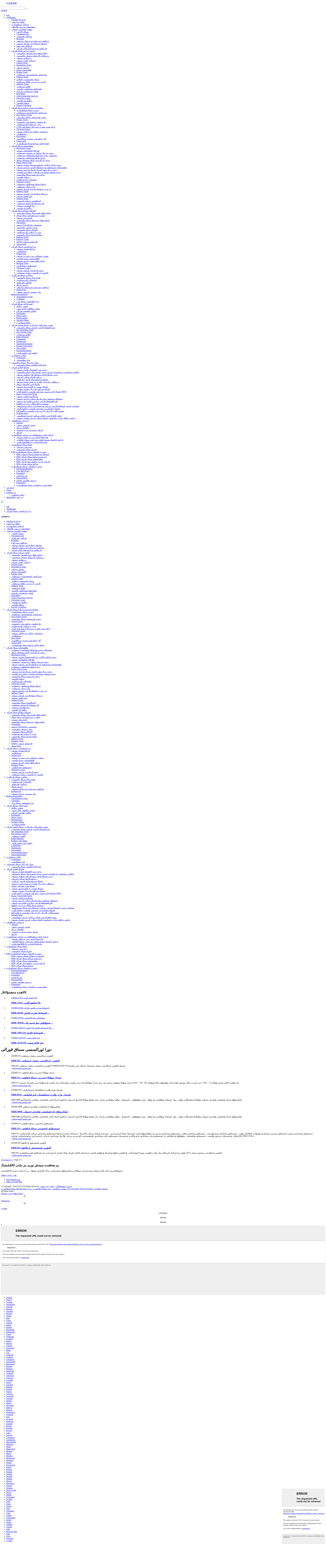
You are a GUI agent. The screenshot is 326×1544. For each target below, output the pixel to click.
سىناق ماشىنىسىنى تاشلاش (27, 79)
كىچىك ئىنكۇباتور (100, 1189)
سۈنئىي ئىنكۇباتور (59, 1189)
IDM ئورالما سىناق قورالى (27, 464)
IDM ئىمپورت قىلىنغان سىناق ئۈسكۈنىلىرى (28, 452)
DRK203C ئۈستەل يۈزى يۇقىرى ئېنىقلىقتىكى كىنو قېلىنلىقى (41, 1094)
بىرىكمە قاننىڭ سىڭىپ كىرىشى (29, 377)
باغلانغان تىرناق (22, 428)
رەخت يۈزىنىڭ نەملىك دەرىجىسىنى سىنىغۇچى (35, 153)
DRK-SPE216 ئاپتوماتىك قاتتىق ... (28, 1032)
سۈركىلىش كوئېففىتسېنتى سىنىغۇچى (31, 75)
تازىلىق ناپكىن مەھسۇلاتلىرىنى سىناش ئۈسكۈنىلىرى (32, 435)
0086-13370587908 (14, 1182)
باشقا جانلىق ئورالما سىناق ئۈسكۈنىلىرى (32, 143)
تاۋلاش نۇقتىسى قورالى (26, 311)
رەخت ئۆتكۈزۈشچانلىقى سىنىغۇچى (30, 158)
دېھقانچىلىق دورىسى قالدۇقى (23, 27)
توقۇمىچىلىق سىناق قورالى (22, 146)
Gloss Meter (21, 348)
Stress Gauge (21, 316)
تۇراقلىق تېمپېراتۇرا (24, 46)
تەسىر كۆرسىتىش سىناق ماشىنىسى (31, 117)
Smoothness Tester (23, 65)
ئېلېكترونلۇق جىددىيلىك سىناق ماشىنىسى (33, 220)
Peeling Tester (22, 72)
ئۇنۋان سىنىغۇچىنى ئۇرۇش (27, 91)
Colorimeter (21, 339)
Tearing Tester (22, 63)
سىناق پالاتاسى (22, 32)
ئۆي (7, 15)
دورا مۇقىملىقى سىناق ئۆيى (27, 301)
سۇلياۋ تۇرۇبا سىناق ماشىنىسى (29, 235)
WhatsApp (5, 1201)
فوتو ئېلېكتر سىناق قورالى (22, 304)
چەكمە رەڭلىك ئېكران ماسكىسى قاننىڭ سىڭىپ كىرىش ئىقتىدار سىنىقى (46, 418)
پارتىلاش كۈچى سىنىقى (26, 61)
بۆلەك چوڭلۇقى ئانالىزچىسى (28, 309)
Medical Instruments (19, 294)
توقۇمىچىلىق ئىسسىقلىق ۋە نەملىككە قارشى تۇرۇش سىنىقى (41, 167)
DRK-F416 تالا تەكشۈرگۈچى (25, 1003)
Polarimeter (20, 313)
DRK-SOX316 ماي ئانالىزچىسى (27, 1043)
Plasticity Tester (22, 239)
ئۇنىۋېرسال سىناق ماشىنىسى (28, 278)
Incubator (20, 39)
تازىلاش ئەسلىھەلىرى (20, 24)
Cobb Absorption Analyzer (27, 96)
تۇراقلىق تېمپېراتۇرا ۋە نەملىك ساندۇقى (32, 41)
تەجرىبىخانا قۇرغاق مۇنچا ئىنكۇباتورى (16, 1189)
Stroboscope (21, 290)
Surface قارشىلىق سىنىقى (27, 242)
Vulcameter (20, 223)
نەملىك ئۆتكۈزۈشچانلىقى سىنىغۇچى (31, 184)
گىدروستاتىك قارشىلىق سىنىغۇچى (30, 203)
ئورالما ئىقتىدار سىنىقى (25, 249)
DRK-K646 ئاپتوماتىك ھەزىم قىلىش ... (30, 1013)
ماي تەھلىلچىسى (23, 360)
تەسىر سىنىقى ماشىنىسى (26, 227)
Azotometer (21, 358)
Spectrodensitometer (24, 344)
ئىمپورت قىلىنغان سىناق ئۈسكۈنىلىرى (26, 466)
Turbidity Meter (22, 320)
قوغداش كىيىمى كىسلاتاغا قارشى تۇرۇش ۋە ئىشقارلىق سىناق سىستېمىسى (47, 406)
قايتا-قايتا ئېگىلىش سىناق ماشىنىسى (31, 365)
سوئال (8, 490)
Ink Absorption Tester (25, 330)
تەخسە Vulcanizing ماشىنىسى (29, 225)
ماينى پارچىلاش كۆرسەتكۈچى (28, 124)
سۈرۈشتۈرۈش (25, 1068)
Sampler (19, 423)
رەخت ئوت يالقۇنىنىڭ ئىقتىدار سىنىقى (31, 370)
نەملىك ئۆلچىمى (22, 103)
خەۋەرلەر (10, 488)
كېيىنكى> (8, 1160)
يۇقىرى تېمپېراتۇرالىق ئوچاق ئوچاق (30, 215)
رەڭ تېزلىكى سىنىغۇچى (26, 187)
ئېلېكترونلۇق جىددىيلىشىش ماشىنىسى (31, 53)
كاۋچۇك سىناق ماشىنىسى (27, 230)
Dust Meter (20, 94)
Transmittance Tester (24, 297)
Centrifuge (20, 299)
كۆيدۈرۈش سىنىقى (24, 218)
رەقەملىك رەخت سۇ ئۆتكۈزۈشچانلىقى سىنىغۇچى (36, 155)
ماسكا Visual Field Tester (26, 394)
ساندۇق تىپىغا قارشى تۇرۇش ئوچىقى (31, 44)
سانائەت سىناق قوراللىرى (22, 275)
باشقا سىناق (21, 244)
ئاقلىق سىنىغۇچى (23, 87)
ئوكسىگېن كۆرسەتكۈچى (26, 180)
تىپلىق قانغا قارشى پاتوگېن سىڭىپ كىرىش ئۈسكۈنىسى (39, 416)
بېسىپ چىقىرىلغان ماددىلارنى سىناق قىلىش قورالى (32, 325)
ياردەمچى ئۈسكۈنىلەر (20, 421)
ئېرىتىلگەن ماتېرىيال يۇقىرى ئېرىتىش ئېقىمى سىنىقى (37, 382)
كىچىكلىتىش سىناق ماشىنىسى (28, 201)
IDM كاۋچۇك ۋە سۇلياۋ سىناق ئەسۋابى (32, 454)
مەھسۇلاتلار (11, 17)
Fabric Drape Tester (24, 163)
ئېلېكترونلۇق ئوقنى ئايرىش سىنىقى (30, 261)
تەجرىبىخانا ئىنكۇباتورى (42, 1189)
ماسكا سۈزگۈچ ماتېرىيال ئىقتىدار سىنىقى (33, 389)
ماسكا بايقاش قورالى (20, 367)
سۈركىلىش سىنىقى (24, 196)
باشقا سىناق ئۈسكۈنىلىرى (21, 445)
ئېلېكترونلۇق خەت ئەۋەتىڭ (12, 1193)
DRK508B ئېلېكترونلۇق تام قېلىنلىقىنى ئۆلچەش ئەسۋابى (39, 1111)
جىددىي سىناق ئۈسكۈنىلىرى (27, 110)
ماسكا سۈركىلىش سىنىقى (27, 396)
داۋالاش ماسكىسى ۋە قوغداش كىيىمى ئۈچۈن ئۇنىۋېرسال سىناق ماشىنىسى (47, 372)
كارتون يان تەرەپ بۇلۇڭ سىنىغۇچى (31, 82)
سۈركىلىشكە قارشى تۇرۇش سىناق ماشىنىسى (35, 327)
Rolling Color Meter (24, 346)
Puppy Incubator (86, 1189)
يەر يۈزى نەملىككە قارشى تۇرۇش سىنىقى (34, 189)
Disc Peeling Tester (24, 115)
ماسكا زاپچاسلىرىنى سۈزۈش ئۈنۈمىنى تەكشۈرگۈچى (38, 409)
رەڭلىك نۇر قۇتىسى (24, 101)
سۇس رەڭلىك (22, 306)
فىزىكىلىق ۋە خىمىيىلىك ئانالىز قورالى (31, 48)
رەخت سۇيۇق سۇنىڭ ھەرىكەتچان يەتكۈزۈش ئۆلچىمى (38, 172)
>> (13, 1160)
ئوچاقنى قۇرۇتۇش (24, 36)
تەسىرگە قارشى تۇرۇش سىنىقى (29, 270)
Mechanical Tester (23, 148)
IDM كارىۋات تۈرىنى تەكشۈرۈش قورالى (33, 462)
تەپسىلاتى (15, 1068)
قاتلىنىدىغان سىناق (23, 70)
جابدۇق (19, 432)
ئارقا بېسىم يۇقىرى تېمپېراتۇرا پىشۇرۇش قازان (35, 127)
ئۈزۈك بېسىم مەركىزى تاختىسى (29, 430)
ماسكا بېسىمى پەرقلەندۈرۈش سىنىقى (32, 387)
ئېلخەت (4, 1208)
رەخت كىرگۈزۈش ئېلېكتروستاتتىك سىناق (33, 160)
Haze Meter (21, 136)
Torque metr (21, 141)
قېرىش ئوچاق (22, 285)
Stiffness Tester (22, 84)
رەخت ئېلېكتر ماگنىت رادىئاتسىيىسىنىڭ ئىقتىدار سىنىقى (39, 165)
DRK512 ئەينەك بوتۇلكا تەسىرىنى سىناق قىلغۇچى (36, 1077)
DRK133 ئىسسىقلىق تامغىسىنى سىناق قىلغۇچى (35, 1128)
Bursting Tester (22, 263)
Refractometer (22, 318)
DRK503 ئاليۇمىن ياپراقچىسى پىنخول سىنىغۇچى (35, 1060)
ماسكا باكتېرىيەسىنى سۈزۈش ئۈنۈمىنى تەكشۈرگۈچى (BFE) (41, 392)
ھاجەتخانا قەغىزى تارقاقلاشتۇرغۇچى (31, 442)
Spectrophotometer (23, 351)
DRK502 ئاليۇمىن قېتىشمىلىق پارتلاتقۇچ (31, 1148)
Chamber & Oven (18, 20)
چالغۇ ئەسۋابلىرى (23, 323)
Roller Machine (22, 337)
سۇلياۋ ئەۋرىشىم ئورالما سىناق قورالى (27, 108)
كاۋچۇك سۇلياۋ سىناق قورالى (23, 211)
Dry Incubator (73, 1189)
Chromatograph (22, 34)
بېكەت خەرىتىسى (47, 1186)
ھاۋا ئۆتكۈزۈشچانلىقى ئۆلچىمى (29, 89)
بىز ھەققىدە (11, 492)
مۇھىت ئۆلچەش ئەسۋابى (21, 29)
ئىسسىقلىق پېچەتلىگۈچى (26, 266)
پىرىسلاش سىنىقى (23, 58)
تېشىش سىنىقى (22, 68)
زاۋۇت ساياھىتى (18, 495)
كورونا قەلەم (21, 476)
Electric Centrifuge (23, 105)
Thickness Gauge (23, 98)
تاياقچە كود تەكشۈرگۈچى (26, 353)
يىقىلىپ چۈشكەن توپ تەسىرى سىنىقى (32, 256)
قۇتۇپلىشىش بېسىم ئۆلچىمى (27, 259)
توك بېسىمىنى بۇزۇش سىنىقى (28, 292)
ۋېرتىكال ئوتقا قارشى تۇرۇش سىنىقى (31, 194)
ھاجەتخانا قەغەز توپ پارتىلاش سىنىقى (32, 437)
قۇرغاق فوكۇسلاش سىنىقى (27, 151)
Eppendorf (20, 473)
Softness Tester (22, 77)
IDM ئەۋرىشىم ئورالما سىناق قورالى (31, 457)
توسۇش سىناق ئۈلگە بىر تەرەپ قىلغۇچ (32, 404)
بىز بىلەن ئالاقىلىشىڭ (14, 497)
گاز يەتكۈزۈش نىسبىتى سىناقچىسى (31, 139)
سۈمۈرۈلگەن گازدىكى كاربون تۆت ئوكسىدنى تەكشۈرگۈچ (40, 411)
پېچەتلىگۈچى (21, 134)
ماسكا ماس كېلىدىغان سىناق (28, 384)
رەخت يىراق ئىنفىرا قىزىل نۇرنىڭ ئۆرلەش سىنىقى (36, 170)
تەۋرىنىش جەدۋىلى (24, 447)
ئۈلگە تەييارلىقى (18, 22)
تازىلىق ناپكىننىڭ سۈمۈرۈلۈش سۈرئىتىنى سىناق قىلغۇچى (39, 440)
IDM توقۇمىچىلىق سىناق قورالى (29, 459)
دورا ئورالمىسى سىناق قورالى (23, 247)
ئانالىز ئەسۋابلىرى (18, 355)
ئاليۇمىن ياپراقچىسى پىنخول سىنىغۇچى (32, 273)
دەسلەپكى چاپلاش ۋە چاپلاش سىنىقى (32, 132)
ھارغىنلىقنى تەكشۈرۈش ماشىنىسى (31, 122)
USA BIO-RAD (23, 471)
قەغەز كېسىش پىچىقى (25, 425)
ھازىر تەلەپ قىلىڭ (8, 1175)
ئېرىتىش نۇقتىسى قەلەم (26, 480)
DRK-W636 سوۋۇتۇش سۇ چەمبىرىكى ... (32, 1023)
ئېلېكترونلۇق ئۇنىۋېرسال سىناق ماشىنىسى (33, 213)
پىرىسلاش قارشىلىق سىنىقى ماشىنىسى (32, 56)
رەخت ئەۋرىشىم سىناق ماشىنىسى (30, 175)
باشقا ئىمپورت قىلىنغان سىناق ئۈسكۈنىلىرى (34, 485)
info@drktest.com (13, 1180)
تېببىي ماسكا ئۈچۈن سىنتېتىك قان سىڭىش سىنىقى (37, 375)
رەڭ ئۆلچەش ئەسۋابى (25, 206)
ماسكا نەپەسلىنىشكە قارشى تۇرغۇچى (32, 379)
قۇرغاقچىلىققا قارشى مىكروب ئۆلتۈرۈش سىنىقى (37, 401)
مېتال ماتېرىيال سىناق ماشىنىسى (25, 363)
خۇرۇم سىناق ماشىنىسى (26, 449)
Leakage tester (22, 413)
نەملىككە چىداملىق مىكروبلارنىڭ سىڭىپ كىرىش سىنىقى (39, 399)
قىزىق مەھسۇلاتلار (64, 1186)
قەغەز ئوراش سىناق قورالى (23, 51)
